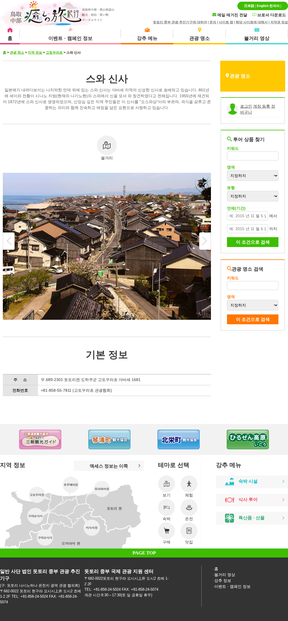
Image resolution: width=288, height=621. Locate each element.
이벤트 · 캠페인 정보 (232, 586)
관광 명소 (17, 53)
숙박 (166, 518)
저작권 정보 (279, 22)
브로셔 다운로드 (271, 15)
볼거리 (107, 158)
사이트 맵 (226, 22)
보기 (166, 495)
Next (276, 439)
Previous (11, 439)
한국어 (274, 6)
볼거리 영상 (224, 574)
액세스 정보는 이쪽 (109, 465)
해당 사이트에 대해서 (252, 22)
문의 (213, 22)
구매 (166, 542)
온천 (189, 518)
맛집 (189, 542)
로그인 (246, 106)
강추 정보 (222, 580)
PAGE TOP (144, 553)
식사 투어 (248, 499)
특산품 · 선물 (251, 517)
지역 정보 (35, 53)
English (263, 6)
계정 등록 (261, 106)
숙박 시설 (248, 481)
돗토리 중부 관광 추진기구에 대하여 (180, 22)
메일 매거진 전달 (231, 15)
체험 (189, 495)
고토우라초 (54, 53)
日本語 (249, 6)
